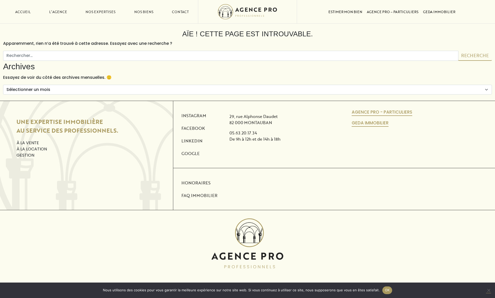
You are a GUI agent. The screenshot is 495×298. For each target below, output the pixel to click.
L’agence (58, 12)
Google (191, 153)
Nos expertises (101, 12)
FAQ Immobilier (199, 195)
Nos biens (143, 12)
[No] (488, 290)
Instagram (194, 115)
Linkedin (192, 141)
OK (387, 290)
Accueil (23, 12)
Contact (180, 12)
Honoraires (196, 183)
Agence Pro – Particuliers (392, 12)
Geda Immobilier (439, 12)
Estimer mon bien (345, 12)
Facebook (193, 128)
